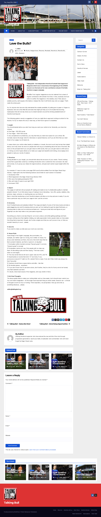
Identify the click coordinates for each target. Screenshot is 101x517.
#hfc (16, 53)
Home (13, 31)
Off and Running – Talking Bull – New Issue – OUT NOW (15, 363)
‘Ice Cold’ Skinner (82, 119)
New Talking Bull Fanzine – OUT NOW (85, 160)
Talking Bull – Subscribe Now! (19, 324)
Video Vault (80, 81)
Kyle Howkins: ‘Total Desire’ (59, 362)
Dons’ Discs (77, 510)
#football (47, 50)
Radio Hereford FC (77, 31)
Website (8, 435)
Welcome (80, 85)
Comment (9, 383)
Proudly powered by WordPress (12, 512)
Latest (9, 359)
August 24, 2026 (13, 475)
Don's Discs (81, 64)
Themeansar (33, 512)
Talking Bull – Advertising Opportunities (53, 324)
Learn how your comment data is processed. (42, 450)
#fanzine (41, 50)
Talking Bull (11, 24)
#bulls (28, 50)
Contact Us (80, 60)
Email (8, 426)
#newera (21, 53)
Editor (19, 48)
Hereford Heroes (82, 68)
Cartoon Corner (82, 51)
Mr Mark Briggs (82, 145)
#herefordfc (61, 50)
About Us (21, 31)
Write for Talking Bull (83, 89)
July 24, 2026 (35, 477)
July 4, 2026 (58, 477)
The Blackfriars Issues (87, 141)
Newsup (27, 512)
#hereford (54, 50)
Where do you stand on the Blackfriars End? (86, 146)
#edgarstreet (34, 50)
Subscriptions (33, 31)
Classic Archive (82, 56)
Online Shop (63, 31)
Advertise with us (48, 31)
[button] (92, 31)
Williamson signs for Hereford (38, 362)
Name (8, 416)
